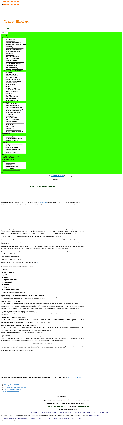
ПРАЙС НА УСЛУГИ (11, 39)
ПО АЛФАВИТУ (10, 72)
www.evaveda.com (94, 415)
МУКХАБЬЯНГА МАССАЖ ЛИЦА (14, 109)
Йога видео (9, 164)
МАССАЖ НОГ (10, 126)
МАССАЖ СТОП (10, 128)
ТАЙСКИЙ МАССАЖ (11, 65)
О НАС (5, 36)
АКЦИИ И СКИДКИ (8, 159)
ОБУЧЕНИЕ (6, 133)
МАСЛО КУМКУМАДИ (12, 91)
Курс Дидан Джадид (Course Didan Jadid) (15, 387)
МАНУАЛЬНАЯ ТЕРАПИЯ (12, 56)
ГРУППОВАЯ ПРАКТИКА (12, 147)
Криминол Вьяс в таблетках (11, 384)
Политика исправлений (64, 418)
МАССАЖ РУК (10, 125)
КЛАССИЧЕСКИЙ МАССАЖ (13, 63)
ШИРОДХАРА (10, 55)
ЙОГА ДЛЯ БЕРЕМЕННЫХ (13, 149)
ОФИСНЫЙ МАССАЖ (12, 67)
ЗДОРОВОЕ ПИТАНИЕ (12, 97)
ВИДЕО (5, 161)
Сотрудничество (5, 418)
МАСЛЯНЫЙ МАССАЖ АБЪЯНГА (14, 48)
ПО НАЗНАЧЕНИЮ (11, 74)
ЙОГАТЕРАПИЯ (10, 151)
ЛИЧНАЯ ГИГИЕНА (11, 88)
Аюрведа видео (10, 163)
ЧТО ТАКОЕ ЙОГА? (11, 152)
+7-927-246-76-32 (57, 176)
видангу (39, 262)
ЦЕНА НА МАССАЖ (11, 104)
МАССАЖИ (6, 102)
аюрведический (42, 202)
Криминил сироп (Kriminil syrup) (12, 389)
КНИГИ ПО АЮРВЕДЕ (12, 140)
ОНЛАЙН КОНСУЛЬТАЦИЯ (11, 4)
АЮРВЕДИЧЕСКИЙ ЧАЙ (12, 98)
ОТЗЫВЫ (75, 412)
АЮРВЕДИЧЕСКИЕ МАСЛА (13, 90)
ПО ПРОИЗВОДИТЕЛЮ (12, 76)
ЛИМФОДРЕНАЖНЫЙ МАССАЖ (14, 69)
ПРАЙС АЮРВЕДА (8, 158)
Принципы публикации (35, 418)
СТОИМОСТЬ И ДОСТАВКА (11, 156)
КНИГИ (5, 135)
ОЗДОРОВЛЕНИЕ (10, 84)
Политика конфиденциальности (19, 418)
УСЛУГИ (5, 37)
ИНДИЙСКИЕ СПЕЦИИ (12, 100)
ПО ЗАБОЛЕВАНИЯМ (11, 77)
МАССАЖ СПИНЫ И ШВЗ (13, 58)
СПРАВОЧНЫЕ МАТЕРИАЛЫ (11, 170)
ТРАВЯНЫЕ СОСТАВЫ (12, 83)
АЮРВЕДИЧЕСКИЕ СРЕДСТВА (12, 70)
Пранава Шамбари (16, 21)
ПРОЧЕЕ (8, 95)
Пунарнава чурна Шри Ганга (11, 391)
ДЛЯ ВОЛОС (9, 86)
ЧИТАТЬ (70, 412)
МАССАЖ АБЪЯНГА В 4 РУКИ (14, 49)
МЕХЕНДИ (9, 93)
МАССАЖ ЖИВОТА (11, 60)
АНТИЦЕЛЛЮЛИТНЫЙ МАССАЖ (15, 62)
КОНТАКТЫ (6, 154)
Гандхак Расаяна (8, 386)
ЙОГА (5, 142)
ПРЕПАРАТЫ (31, 412)
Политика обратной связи (50, 418)
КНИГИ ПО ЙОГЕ (10, 137)
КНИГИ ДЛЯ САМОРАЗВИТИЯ (14, 138)
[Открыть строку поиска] (2, 172)
